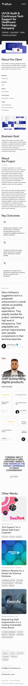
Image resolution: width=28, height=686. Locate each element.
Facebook (20, 653)
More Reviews (7, 386)
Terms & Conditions (15, 680)
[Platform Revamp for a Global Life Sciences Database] (14, 553)
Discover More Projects (11, 646)
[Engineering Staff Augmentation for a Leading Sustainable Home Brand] (14, 602)
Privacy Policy (5, 680)
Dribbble (5, 659)
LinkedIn (5, 653)
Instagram (6, 656)
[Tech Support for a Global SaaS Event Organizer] (14, 510)
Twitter (12, 653)
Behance (14, 656)
